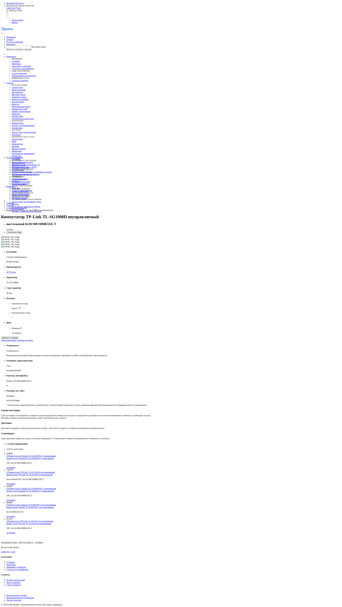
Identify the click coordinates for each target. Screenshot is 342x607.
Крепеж (15, 204)
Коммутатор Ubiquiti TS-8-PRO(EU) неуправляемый (30, 507)
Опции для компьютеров (23, 125)
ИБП (14, 141)
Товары (9, 39)
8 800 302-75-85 (13, 8)
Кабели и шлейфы (20, 99)
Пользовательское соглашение (20, 598)
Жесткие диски (19, 94)
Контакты (10, 44)
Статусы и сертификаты (23, 68)
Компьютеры (18, 123)
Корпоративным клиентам (24, 76)
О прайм (16, 61)
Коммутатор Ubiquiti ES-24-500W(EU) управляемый (30, 491)
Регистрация (17, 20)
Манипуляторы (19, 149)
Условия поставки (25, 340)
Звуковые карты (19, 97)
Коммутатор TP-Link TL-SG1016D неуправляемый (29, 475)
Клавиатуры (17, 144)
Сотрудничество (19, 73)
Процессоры (17, 116)
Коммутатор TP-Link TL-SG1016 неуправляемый (28, 524)
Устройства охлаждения (23, 119)
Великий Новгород (15, 3)
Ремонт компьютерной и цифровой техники (32, 172)
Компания (11, 37)
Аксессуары (17, 87)
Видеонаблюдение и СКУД (24, 167)
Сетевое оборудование (16, 208)
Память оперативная (21, 111)
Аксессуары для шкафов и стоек (26, 202)
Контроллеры (18, 102)
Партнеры (16, 64)
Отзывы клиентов (20, 80)
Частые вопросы (13, 600)
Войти (15, 22)
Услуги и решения (14, 42)
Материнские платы (21, 106)
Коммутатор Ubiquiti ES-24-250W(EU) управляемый (30, 458)
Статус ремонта (19, 179)
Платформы (17, 128)
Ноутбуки (16, 135)
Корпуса (15, 104)
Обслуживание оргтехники (24, 174)
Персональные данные (16, 595)
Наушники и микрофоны (23, 153)
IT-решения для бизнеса (22, 162)
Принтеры (16, 156)
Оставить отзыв (19, 198)
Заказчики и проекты (21, 66)
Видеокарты (17, 92)
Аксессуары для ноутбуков (24, 132)
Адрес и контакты (20, 191)
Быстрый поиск (39, 47)
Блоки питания (19, 90)
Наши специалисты (21, 194)
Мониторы (17, 151)
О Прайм (10, 562)
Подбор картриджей (21, 181)
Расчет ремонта (19, 184)
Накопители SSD (19, 109)
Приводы (16, 114)
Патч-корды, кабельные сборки (26, 206)
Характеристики (8, 340)
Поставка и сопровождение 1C (26, 165)
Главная (10, 203)
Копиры (15, 146)
